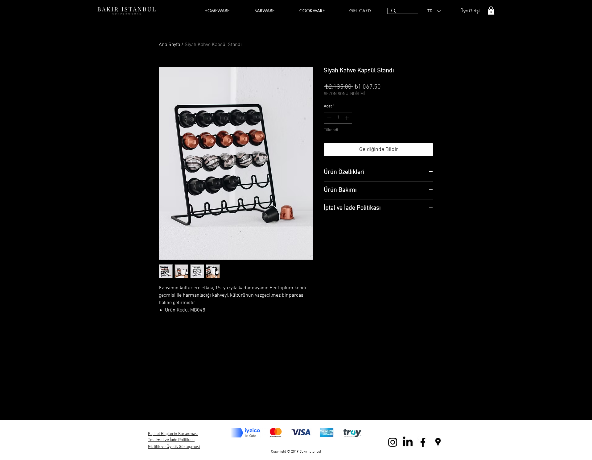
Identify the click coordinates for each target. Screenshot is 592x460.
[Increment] (347, 117)
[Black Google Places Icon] (438, 442)
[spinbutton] (337, 117)
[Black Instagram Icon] (393, 442)
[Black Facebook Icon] (423, 442)
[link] (491, 10)
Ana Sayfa (169, 45)
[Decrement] (328, 117)
